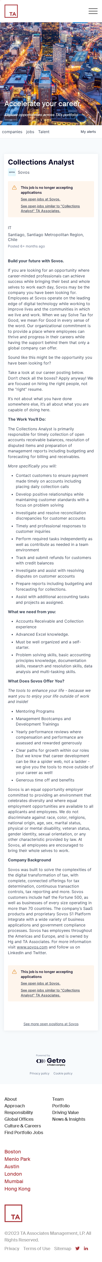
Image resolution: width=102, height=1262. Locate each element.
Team (58, 1099)
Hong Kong (17, 1189)
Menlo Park (17, 1159)
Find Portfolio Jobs (23, 1132)
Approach (14, 1106)
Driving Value (65, 1113)
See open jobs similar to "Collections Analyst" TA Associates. (50, 208)
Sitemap (62, 1249)
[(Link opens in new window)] (77, 1249)
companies (12, 131)
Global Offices (18, 1119)
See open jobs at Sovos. (40, 199)
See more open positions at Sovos (51, 1024)
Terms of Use (36, 1249)
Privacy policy (40, 1073)
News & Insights (68, 1119)
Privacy (11, 1249)
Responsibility (18, 1113)
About (10, 1099)
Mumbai (13, 1181)
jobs (30, 131)
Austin (11, 1166)
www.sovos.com (32, 947)
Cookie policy (63, 1073)
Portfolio (61, 1106)
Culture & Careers (22, 1126)
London (13, 1174)
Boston (12, 1151)
